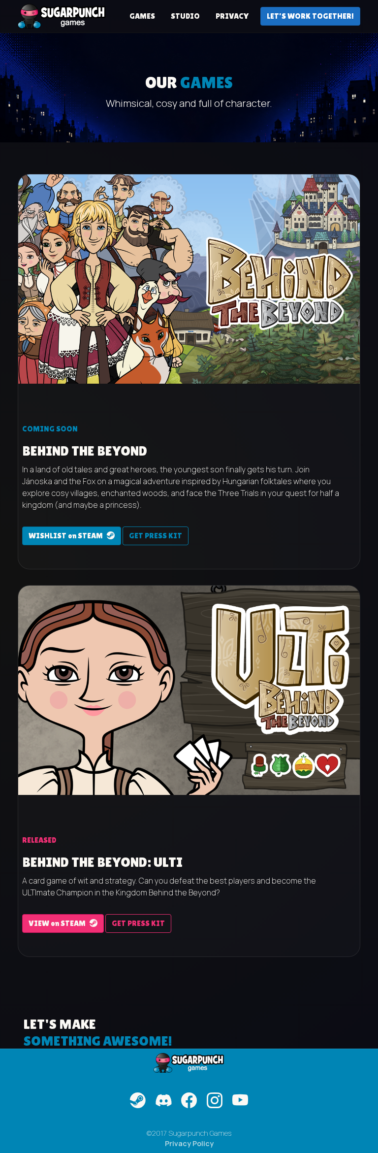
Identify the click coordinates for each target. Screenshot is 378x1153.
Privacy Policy (189, 1143)
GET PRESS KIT (155, 535)
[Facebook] (189, 1100)
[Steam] (138, 1100)
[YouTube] (240, 1100)
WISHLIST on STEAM (66, 535)
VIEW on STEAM (57, 923)
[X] (214, 1100)
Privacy (232, 16)
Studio (185, 16)
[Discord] (163, 1100)
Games (142, 16)
